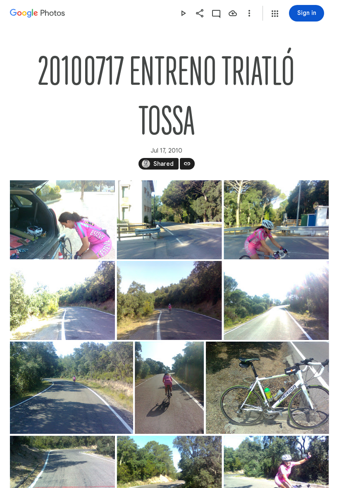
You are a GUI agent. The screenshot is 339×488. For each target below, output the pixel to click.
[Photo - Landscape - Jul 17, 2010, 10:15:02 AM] (71, 388)
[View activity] (216, 13)
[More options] (249, 13)
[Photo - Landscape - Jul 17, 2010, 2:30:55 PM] (267, 388)
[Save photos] (232, 13)
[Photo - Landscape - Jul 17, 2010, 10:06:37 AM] (276, 300)
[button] (275, 13)
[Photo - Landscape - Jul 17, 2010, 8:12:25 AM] (62, 219)
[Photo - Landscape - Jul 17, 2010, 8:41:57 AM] (276, 219)
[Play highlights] (183, 13)
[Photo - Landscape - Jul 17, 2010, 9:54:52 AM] (62, 300)
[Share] (199, 13)
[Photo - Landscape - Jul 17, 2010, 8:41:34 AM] (169, 219)
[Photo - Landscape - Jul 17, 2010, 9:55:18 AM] (169, 300)
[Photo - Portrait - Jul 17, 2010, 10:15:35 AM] (169, 388)
